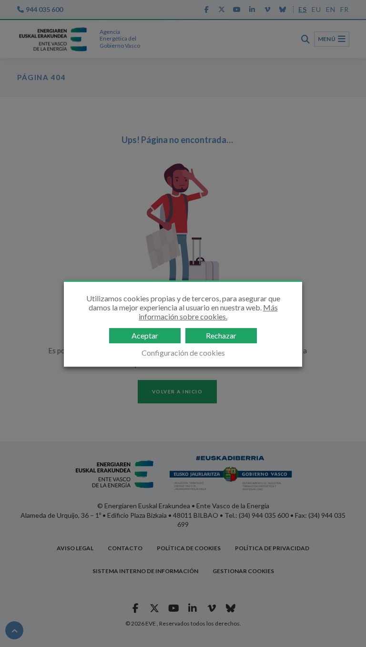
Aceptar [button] (145, 335)
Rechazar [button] (221, 335)
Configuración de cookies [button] (183, 352)
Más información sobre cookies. (208, 312)
